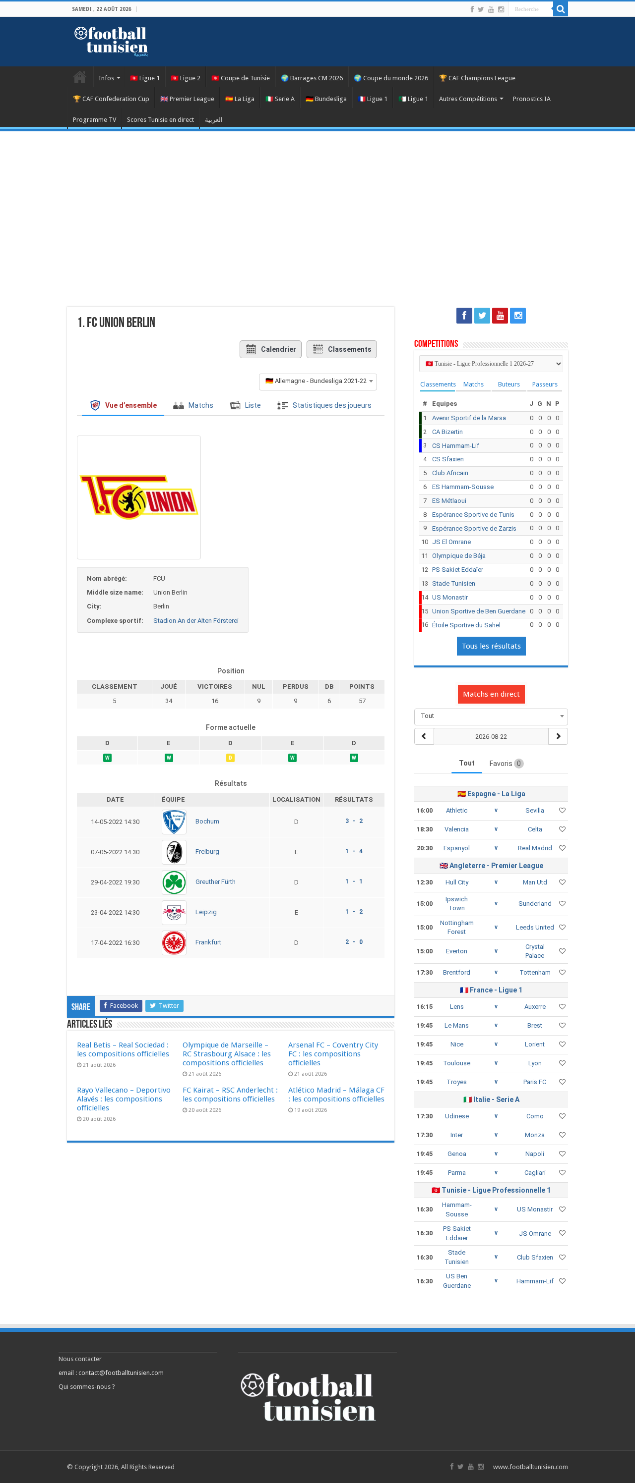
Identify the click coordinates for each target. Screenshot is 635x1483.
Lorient (535, 1044)
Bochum (207, 821)
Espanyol (457, 848)
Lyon (535, 1063)
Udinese (457, 1116)
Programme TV (94, 119)
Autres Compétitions (468, 99)
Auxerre (535, 1006)
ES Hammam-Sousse (463, 487)
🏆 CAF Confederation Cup (111, 99)
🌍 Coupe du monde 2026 (391, 78)
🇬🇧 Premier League (187, 99)
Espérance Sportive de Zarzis (474, 528)
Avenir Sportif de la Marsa (469, 418)
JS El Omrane (451, 542)
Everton (456, 951)
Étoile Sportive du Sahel (466, 625)
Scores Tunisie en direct (160, 119)
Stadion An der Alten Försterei (196, 620)
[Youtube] (491, 9)
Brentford (456, 972)
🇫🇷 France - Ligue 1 (491, 990)
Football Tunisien (80, 76)
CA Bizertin (447, 432)
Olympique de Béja (459, 555)
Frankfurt (208, 942)
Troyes (456, 1082)
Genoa (456, 1153)
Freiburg (207, 851)
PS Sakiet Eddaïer (457, 569)
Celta (535, 829)
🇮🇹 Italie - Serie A (491, 1099)
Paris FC (534, 1082)
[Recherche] (560, 8)
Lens (457, 1006)
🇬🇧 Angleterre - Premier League (491, 866)
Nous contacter (80, 1359)
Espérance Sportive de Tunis (473, 514)
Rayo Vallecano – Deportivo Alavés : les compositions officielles (124, 1099)
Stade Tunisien (453, 583)
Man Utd (535, 882)
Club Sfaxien (535, 1257)
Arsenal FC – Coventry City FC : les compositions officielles (333, 1054)
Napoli (534, 1153)
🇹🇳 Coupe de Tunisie (240, 78)
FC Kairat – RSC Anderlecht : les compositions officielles (230, 1094)
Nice (456, 1044)
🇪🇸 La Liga (239, 99)
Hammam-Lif (535, 1281)
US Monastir (450, 597)
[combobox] (318, 381)
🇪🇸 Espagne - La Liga (491, 794)
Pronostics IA (532, 99)
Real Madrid (535, 848)
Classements (350, 349)
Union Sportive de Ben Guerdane (478, 611)
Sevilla (534, 810)
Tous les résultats (491, 646)
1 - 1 (354, 881)
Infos (106, 78)
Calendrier (278, 349)
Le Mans (456, 1025)
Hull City (456, 882)
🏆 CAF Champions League (477, 78)
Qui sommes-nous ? (87, 1386)
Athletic (456, 810)
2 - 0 (354, 941)
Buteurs (509, 384)
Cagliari (535, 1172)
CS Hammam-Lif (455, 445)
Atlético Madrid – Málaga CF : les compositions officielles (336, 1094)
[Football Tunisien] (111, 40)
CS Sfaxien (448, 459)
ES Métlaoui (449, 500)
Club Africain (450, 473)
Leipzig (206, 912)
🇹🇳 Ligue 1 (145, 78)
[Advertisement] (317, 213)
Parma (457, 1172)
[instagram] (501, 9)
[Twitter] (481, 9)
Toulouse (456, 1063)
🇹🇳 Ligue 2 (185, 78)
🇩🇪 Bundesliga (326, 99)
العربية (214, 119)
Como (535, 1116)
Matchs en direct (491, 694)
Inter (456, 1135)
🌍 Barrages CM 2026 (312, 78)
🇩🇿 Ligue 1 (413, 99)
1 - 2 (354, 911)
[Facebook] (472, 9)
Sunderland (535, 903)
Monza (535, 1135)
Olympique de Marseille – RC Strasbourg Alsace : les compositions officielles (227, 1054)
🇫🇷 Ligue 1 (372, 99)
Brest (534, 1025)
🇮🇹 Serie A (280, 99)
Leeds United (535, 927)
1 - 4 (354, 851)
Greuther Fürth (215, 881)
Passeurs (545, 384)
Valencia (456, 829)
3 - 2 (354, 821)
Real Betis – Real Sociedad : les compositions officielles (123, 1049)
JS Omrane (535, 1233)
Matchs (473, 384)
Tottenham (535, 972)
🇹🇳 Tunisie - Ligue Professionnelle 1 (491, 1190)
